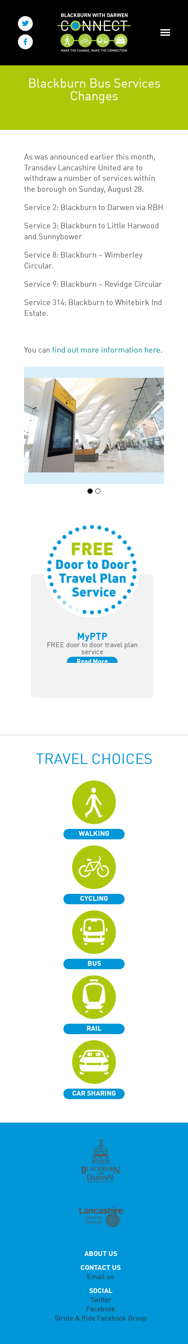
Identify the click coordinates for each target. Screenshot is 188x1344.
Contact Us (100, 1268)
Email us (100, 1277)
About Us (100, 1254)
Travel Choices (94, 760)
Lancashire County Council (100, 1217)
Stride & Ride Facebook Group (101, 1318)
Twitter (100, 1300)
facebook (25, 41)
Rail (94, 1028)
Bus (94, 963)
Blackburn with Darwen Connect (91, 32)
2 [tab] (98, 491)
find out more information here (106, 350)
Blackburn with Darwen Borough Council (100, 1161)
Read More (92, 661)
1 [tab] (90, 491)
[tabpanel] (94, 425)
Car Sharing (94, 1093)
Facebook (100, 1309)
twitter (25, 23)
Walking (94, 834)
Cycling (94, 899)
